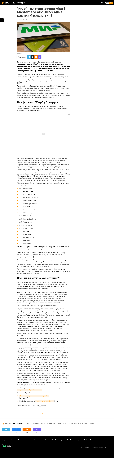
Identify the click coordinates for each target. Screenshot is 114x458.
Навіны (28, 423)
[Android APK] (7, 446)
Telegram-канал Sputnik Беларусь (29, 390)
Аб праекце (5, 440)
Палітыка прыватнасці (61, 440)
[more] (2, 20)
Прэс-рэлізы (37, 440)
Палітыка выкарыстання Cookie (79, 440)
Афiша (59, 423)
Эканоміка (43, 405)
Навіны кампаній (48, 440)
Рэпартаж (36, 423)
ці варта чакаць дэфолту (45, 401)
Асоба (43, 423)
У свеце (91, 423)
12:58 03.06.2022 (22, 19)
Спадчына (66, 423)
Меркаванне (51, 423)
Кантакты (13, 440)
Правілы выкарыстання (25, 440)
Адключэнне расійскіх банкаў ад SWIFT (34, 396)
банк (38, 405)
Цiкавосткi (75, 423)
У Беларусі (83, 423)
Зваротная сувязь (95, 440)
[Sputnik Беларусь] (9, 4)
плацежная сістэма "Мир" (24, 405)
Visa (33, 405)
